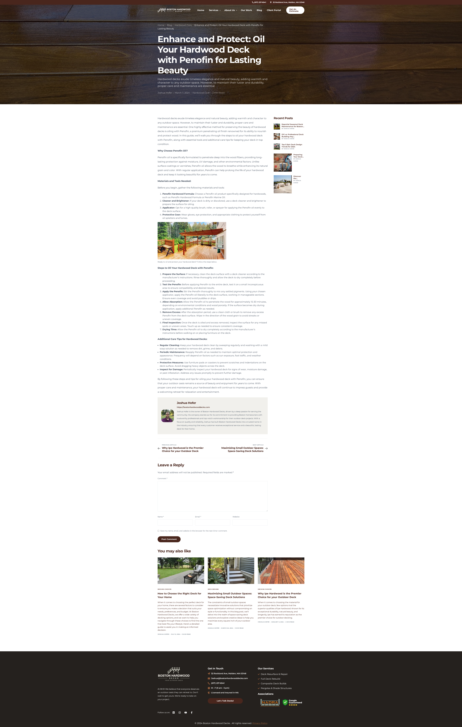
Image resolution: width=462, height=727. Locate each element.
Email (198, 517)
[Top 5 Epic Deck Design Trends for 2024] (277, 146)
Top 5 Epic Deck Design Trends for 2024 (292, 145)
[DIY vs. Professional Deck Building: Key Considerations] (277, 136)
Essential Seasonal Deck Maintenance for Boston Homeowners (292, 125)
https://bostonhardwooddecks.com (193, 407)
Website (236, 517)
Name (161, 517)
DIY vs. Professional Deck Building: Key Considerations (293, 135)
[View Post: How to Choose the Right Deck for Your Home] (181, 570)
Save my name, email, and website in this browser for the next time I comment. (193, 531)
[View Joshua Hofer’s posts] (167, 416)
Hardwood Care (201, 92)
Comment (162, 478)
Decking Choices (164, 589)
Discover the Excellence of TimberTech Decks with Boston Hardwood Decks (298, 177)
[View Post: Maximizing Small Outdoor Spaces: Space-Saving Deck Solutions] (231, 570)
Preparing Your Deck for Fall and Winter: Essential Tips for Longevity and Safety (298, 156)
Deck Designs (213, 589)
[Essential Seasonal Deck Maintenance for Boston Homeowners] (277, 126)
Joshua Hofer (165, 92)
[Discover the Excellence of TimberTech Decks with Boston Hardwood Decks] (283, 184)
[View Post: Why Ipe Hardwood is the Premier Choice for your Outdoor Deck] (281, 570)
